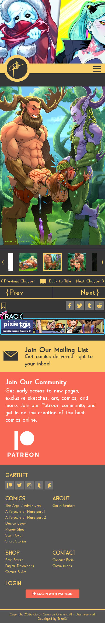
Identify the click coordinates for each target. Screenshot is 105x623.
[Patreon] (9, 485)
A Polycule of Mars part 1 (25, 511)
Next (88, 292)
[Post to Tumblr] (89, 305)
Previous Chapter (19, 281)
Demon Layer (15, 523)
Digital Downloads (19, 566)
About (60, 498)
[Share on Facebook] (70, 305)
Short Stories (15, 541)
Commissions (62, 566)
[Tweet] (79, 305)
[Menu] (97, 68)
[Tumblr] (39, 485)
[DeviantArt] (49, 485)
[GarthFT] (17, 68)
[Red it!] (99, 305)
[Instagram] (29, 485)
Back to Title (60, 281)
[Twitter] (19, 485)
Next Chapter (88, 281)
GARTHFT (16, 475)
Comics (15, 498)
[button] (3, 262)
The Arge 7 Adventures (23, 505)
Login (13, 583)
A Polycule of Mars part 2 (25, 517)
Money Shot (14, 529)
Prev (16, 292)
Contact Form (63, 560)
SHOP (12, 553)
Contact (63, 553)
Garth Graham (63, 505)
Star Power (14, 535)
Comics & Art (15, 571)
